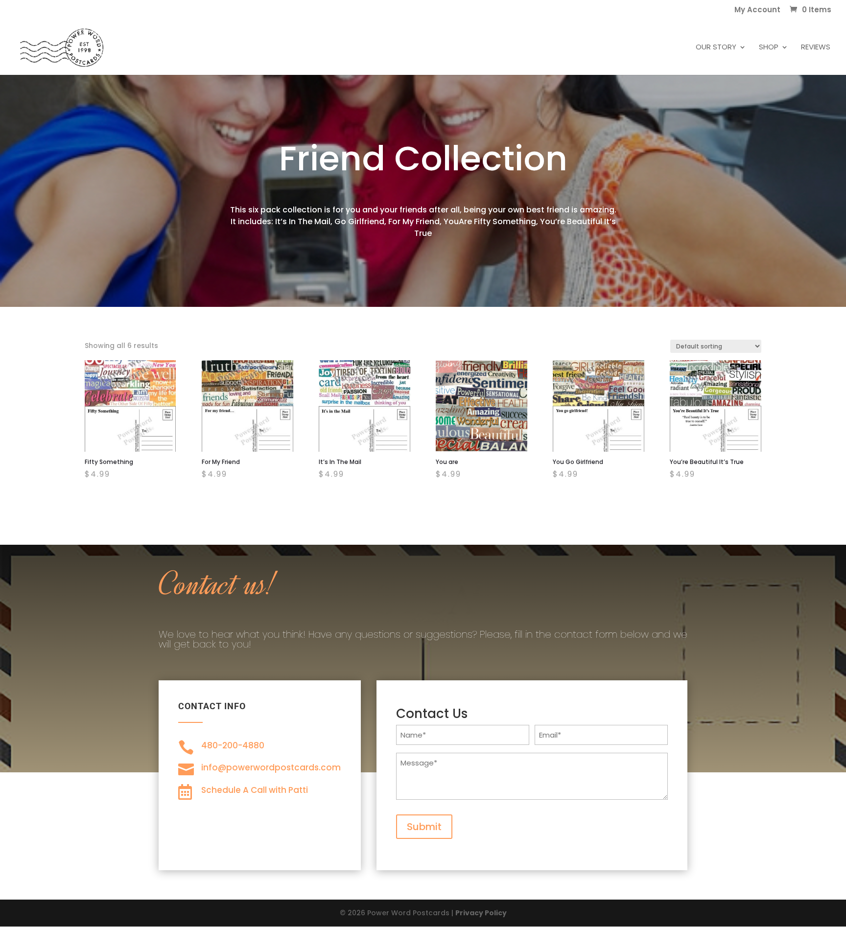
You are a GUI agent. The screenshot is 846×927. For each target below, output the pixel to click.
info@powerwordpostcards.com (271, 767)
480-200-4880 (232, 745)
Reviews (815, 48)
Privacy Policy (481, 913)
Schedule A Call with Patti (254, 790)
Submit (424, 827)
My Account (757, 10)
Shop (768, 48)
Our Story (716, 48)
